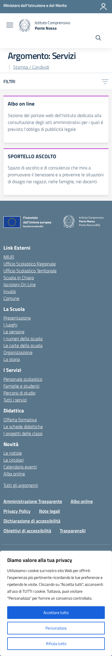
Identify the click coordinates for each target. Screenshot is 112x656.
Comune (11, 298)
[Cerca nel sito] (98, 38)
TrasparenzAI (73, 530)
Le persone (13, 331)
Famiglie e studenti (21, 385)
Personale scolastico (22, 379)
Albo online (14, 473)
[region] (56, 603)
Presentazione (17, 317)
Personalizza (56, 628)
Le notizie (12, 453)
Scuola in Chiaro (18, 277)
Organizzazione (17, 352)
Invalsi (9, 291)
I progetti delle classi (23, 433)
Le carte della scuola (23, 345)
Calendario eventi (20, 466)
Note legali (49, 511)
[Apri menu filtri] (105, 81)
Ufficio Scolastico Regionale (29, 263)
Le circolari (13, 459)
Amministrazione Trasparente (32, 501)
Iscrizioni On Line (19, 284)
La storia (11, 359)
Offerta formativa (20, 419)
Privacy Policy (16, 511)
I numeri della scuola (23, 338)
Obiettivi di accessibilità (27, 530)
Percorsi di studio (19, 392)
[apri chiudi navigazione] (9, 25)
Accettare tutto (56, 612)
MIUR (8, 256)
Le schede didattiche (23, 426)
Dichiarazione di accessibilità (31, 520)
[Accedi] (103, 6)
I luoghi (10, 324)
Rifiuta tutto (56, 643)
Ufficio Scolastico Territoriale (30, 270)
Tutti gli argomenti (20, 485)
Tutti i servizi (15, 399)
